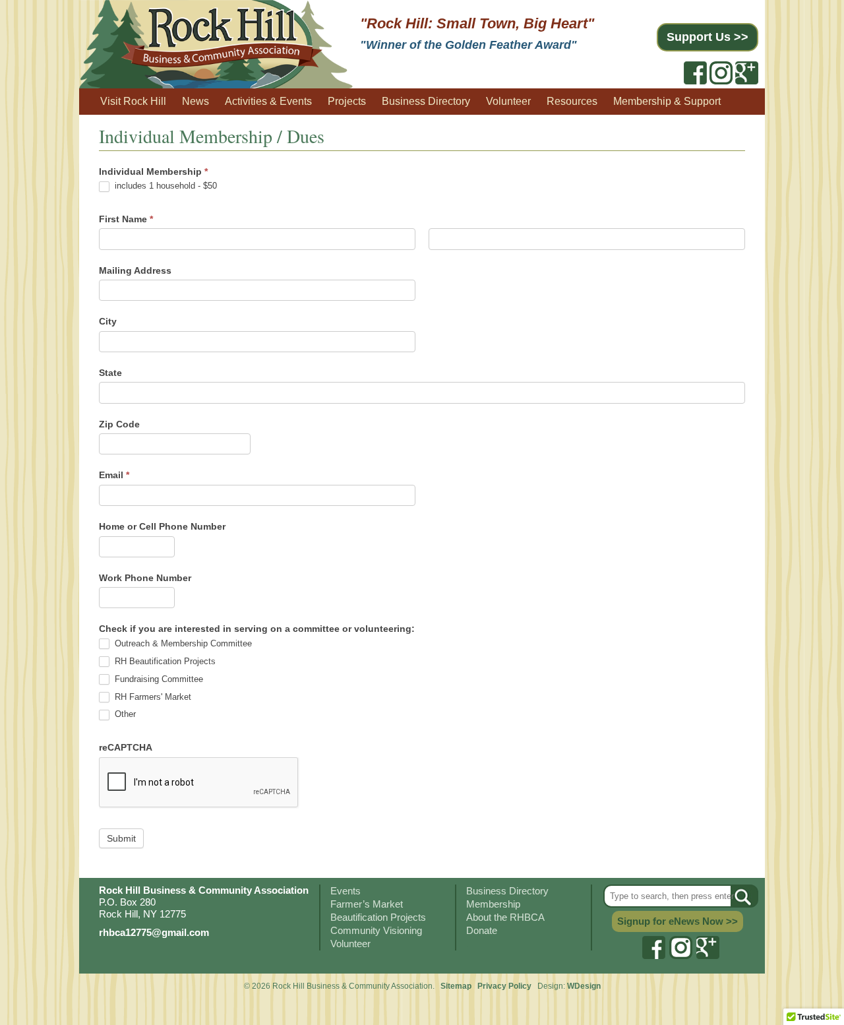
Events (345, 890)
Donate (481, 930)
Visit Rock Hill (133, 101)
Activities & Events (268, 101)
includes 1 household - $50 (164, 186)
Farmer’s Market (366, 904)
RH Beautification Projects (164, 661)
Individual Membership (153, 171)
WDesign (584, 986)
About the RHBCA (505, 917)
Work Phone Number (145, 578)
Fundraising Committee (157, 679)
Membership (493, 904)
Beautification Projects (378, 917)
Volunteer (508, 101)
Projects (347, 101)
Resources (572, 101)
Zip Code (119, 424)
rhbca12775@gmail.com (154, 932)
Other (124, 714)
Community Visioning (376, 930)
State (110, 372)
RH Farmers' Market (151, 697)
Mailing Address (135, 270)
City (108, 321)
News (195, 101)
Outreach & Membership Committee (182, 643)
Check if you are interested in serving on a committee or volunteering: (257, 628)
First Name (126, 219)
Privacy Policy (505, 986)
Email (114, 475)
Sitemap (455, 986)
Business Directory (426, 101)
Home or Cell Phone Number (162, 526)
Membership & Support (667, 101)
